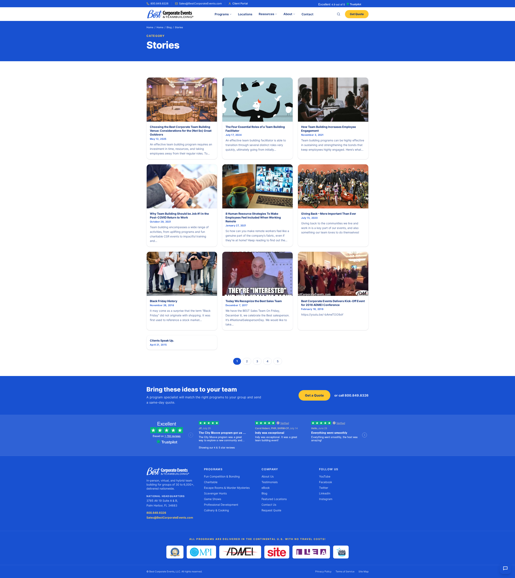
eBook (266, 487)
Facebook (325, 482)
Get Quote (357, 14)
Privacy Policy (323, 571)
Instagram (325, 499)
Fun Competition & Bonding (222, 476)
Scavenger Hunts (215, 493)
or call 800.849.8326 (351, 395)
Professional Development (221, 504)
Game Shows (212, 499)
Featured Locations (274, 499)
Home (149, 27)
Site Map (363, 571)
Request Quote (271, 510)
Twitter (323, 487)
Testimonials (270, 482)
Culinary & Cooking (216, 510)
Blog (169, 27)
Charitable (210, 482)
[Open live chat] (505, 568)
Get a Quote (314, 395)
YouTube (324, 476)
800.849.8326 (159, 3)
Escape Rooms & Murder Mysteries (227, 487)
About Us (268, 476)
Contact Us (269, 504)
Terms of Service (345, 571)
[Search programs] (339, 14)
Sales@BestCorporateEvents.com (200, 3)
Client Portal (240, 3)
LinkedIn (324, 493)
